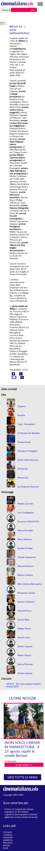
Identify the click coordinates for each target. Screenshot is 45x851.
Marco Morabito (25, 530)
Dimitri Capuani (24, 646)
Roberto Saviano (25, 575)
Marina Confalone (26, 601)
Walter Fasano (24, 655)
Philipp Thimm (24, 628)
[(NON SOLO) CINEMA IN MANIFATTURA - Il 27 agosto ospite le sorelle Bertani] (24, 721)
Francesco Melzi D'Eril (28, 521)
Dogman (21, 406)
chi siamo (7, 832)
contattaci (7, 834)
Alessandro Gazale (26, 592)
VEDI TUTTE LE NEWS (22, 777)
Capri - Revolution (26, 424)
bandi (5, 848)
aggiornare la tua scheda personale (21, 817)
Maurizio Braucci (25, 566)
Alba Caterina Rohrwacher (29, 584)
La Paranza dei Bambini (28, 433)
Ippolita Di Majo (25, 548)
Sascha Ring (23, 619)
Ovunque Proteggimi (27, 451)
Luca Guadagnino (25, 512)
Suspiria (21, 415)
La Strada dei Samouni (28, 486)
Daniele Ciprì (23, 637)
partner (6, 845)
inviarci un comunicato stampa (19, 809)
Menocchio (22, 477)
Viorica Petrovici (25, 664)
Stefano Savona (24, 673)
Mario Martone (24, 539)
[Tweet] (20, 374)
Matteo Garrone (25, 503)
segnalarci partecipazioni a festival (21, 814)
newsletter (8, 837)
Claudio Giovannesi (26, 557)
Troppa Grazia (24, 442)
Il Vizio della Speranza (27, 459)
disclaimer (8, 842)
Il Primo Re (22, 468)
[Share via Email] (14, 378)
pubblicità (7, 840)
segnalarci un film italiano (16, 811)
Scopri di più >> (24, 764)
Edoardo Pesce (24, 610)
